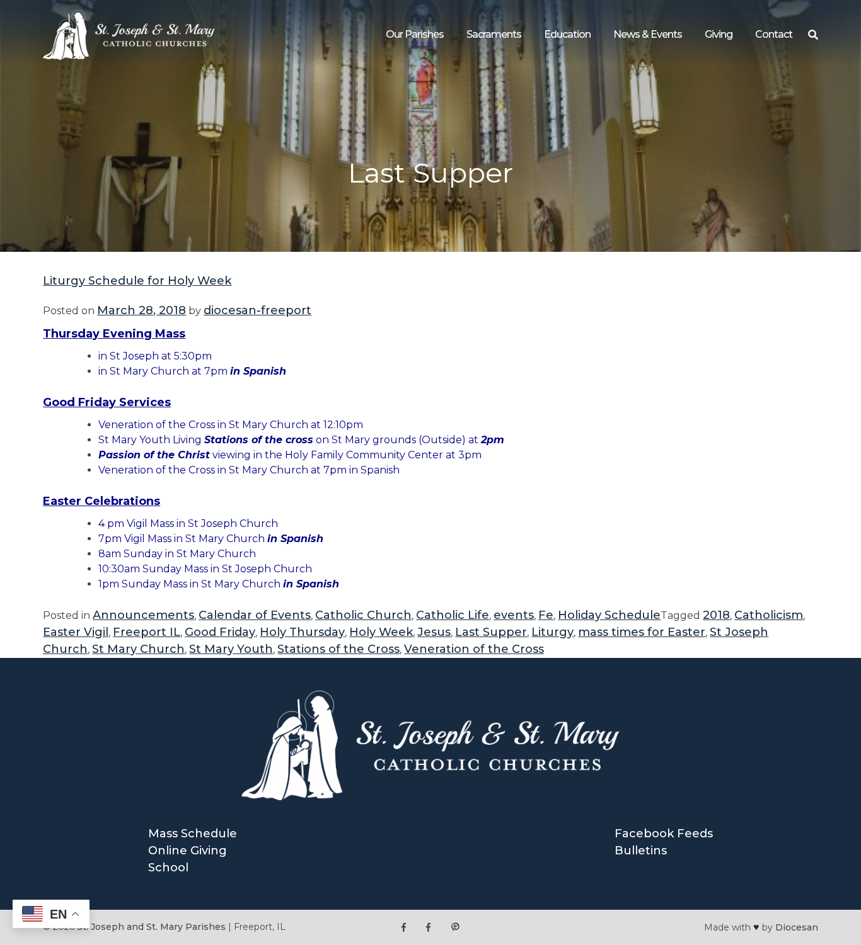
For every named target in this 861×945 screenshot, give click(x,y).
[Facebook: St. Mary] (428, 927)
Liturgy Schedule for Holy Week (137, 281)
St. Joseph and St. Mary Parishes (151, 926)
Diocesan (796, 927)
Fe (545, 615)
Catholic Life (452, 615)
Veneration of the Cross (474, 649)
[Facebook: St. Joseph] (404, 927)
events (514, 615)
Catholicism (768, 615)
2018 (716, 615)
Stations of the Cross (338, 649)
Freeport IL (146, 632)
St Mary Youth (231, 649)
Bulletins (641, 850)
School (168, 867)
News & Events (647, 34)
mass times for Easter (641, 632)
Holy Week (381, 632)
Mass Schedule (192, 833)
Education (567, 34)
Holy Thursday (302, 632)
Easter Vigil (75, 632)
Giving (718, 34)
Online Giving (187, 850)
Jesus (434, 632)
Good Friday (220, 632)
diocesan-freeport (257, 310)
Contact (773, 34)
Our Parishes (415, 34)
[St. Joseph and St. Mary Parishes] (129, 56)
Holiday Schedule (609, 615)
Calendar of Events (255, 615)
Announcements (143, 615)
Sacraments (493, 34)
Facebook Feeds (664, 833)
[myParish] (455, 927)
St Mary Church (138, 649)
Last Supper (491, 632)
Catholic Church (363, 615)
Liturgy (552, 632)
